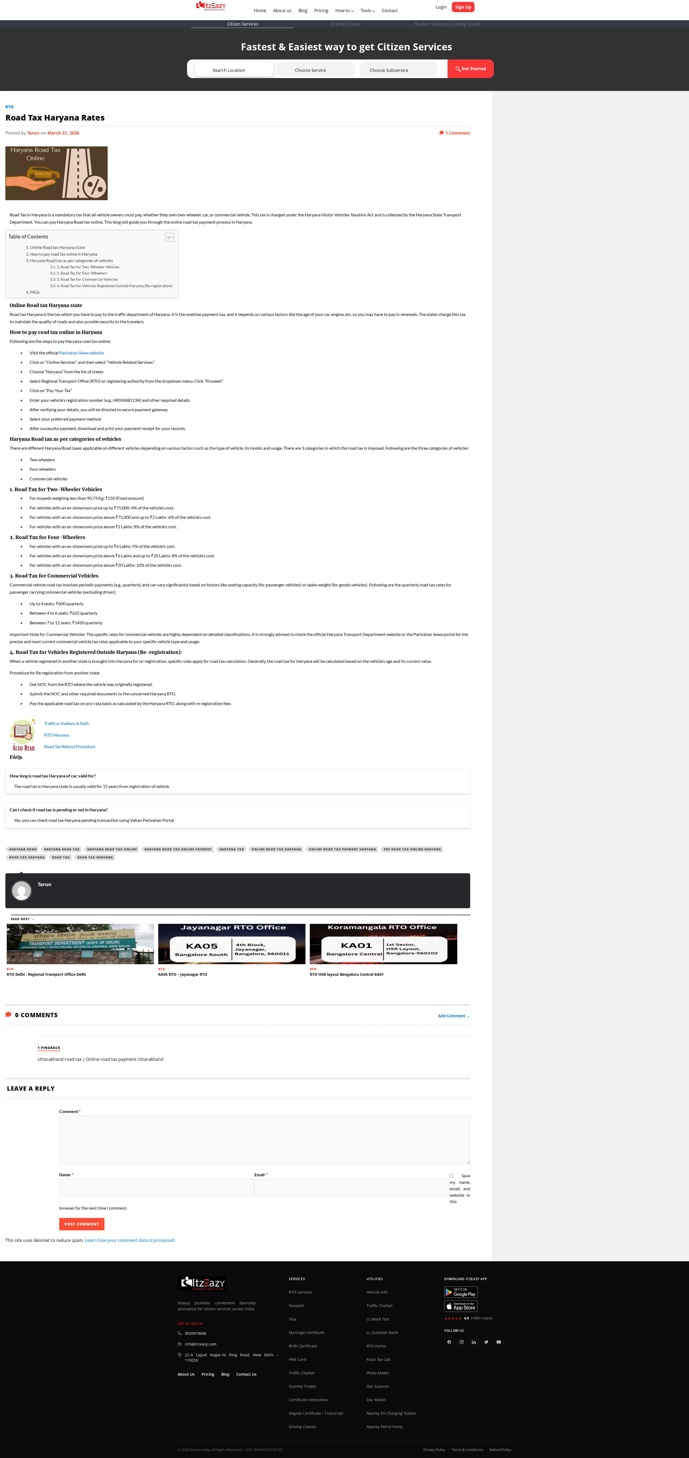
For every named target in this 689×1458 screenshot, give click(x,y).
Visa (292, 1319)
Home (261, 10)
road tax (61, 857)
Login (441, 7)
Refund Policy (500, 1450)
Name (66, 1174)
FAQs (35, 292)
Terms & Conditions (467, 1450)
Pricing (321, 10)
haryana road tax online (112, 849)
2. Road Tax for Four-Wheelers (82, 273)
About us (283, 10)
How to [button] (343, 10)
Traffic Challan (302, 1373)
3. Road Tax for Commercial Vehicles (87, 279)
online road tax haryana (276, 849)
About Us (186, 1374)
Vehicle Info (377, 1292)
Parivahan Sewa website (81, 352)
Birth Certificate (303, 1346)
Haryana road (23, 849)
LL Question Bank (382, 1332)
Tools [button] (366, 10)
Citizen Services (242, 24)
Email (261, 1174)
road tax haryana (95, 857)
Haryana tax (231, 849)
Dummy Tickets (302, 1386)
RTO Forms (376, 1346)
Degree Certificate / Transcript (316, 1413)
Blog (302, 10)
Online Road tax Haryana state (57, 247)
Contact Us (246, 1374)
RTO (9, 106)
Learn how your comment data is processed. (130, 1240)
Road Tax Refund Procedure (69, 746)
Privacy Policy (434, 1450)
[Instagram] (461, 1342)
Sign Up (463, 7)
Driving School (345, 24)
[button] (249, 70)
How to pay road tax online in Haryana (63, 254)
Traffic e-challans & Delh (66, 723)
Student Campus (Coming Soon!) (447, 24)
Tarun (33, 133)
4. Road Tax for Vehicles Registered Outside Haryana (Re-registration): (115, 285)
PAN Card (297, 1359)
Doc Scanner (378, 1386)
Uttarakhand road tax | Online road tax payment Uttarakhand (100, 1059)
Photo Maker (378, 1373)
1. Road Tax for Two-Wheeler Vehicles (88, 267)
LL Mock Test (378, 1319)
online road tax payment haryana (342, 849)
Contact (390, 10)
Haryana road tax (62, 849)
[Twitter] (486, 1342)
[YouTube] (499, 1342)
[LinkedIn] (474, 1342)
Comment (69, 1111)
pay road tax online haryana (412, 849)
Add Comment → (454, 1015)
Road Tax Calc (379, 1359)
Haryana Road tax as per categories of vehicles (71, 260)
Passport (296, 1305)
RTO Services (300, 1292)
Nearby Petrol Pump (385, 1426)
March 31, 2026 (63, 133)
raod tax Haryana (27, 857)
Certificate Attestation (308, 1399)
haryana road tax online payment (178, 849)
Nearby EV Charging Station (391, 1413)
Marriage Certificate (307, 1332)
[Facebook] (449, 1342)
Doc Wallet (376, 1399)
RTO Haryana (56, 734)
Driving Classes (302, 1426)
